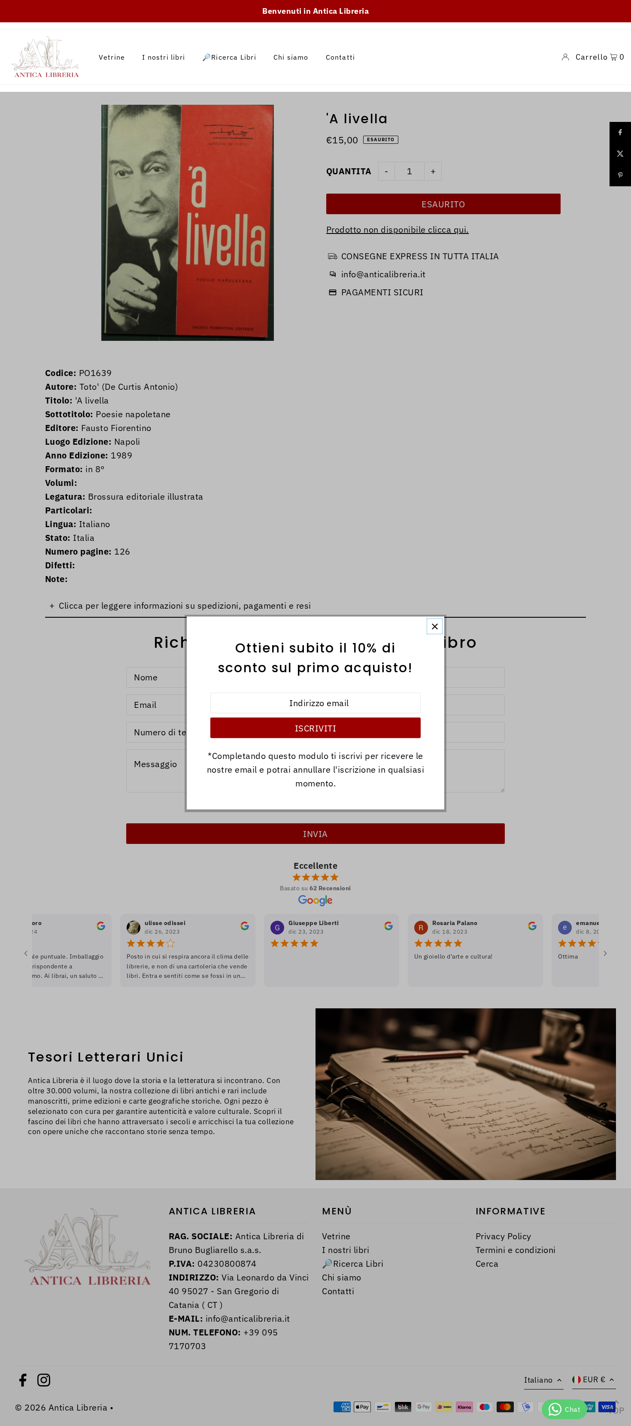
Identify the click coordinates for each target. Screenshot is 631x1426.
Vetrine (112, 57)
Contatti (340, 57)
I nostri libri (163, 57)
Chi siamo (291, 57)
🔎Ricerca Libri (229, 57)
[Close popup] (434, 626)
